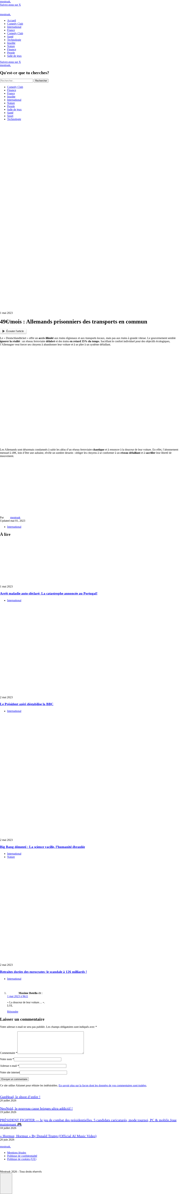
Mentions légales (16, 1152)
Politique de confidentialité (22, 1155)
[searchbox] (16, 81)
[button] (6, 1183)
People (11, 106)
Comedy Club (15, 86)
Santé (10, 112)
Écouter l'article (15, 331)
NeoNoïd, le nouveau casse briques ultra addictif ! (36, 1108)
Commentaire (8, 1052)
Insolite (11, 96)
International (14, 99)
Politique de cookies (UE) (21, 1159)
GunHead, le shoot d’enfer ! (20, 1097)
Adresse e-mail (9, 1065)
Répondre (12, 1011)
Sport (10, 115)
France (11, 93)
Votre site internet (10, 1072)
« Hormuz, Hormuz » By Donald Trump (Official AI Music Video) (48, 1136)
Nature (11, 103)
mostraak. (5, 1)
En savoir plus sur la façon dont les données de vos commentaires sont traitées (102, 1085)
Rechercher (41, 80)
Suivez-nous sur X (10, 4)
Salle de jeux (14, 109)
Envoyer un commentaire (14, 1079)
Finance (11, 90)
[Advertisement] (91, 486)
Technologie (14, 119)
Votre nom (7, 1059)
